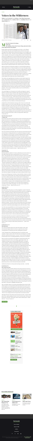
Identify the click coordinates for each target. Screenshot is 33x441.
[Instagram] (27, 40)
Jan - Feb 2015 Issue (8, 40)
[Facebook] (22, 40)
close (31, 0)
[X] (24, 40)
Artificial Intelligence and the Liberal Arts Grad (18, 337)
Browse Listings (13, 359)
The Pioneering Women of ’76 (18, 333)
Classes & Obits (16, 426)
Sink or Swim (17, 346)
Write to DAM (5, 301)
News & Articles (16, 424)
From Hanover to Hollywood (16, 402)
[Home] (16, 7)
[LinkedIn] (30, 40)
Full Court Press (18, 349)
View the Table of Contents (16, 329)
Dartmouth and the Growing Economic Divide (18, 342)
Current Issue (16, 431)
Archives (16, 429)
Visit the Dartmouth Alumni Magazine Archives (27, 437)
